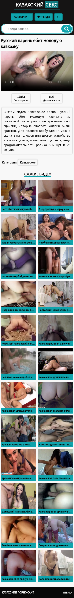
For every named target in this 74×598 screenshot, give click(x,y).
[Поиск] (66, 29)
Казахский (37, 4)
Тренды (45, 17)
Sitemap (67, 592)
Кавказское (27, 162)
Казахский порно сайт (18, 592)
